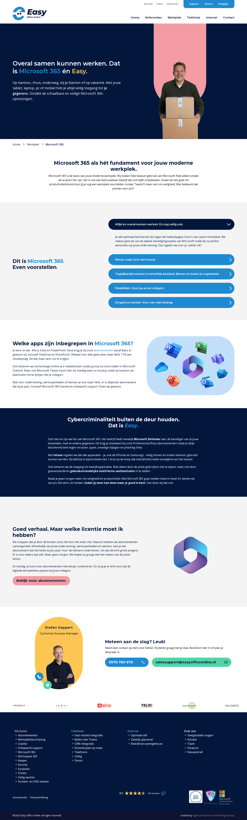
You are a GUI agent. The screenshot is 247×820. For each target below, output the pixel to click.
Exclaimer (23, 769)
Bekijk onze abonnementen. (41, 581)
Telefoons (80, 752)
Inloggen (223, 3)
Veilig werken (26, 777)
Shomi (78, 760)
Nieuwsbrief (195, 752)
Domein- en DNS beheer (33, 781)
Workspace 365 (27, 756)
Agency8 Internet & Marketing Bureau (213, 815)
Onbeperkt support (30, 748)
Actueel (148, 3)
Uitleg (78, 756)
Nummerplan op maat (88, 748)
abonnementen (103, 350)
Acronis (22, 765)
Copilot (22, 744)
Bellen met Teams (85, 739)
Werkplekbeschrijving (31, 739)
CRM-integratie (84, 744)
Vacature (193, 748)
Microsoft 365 (26, 752)
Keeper (22, 760)
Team (159, 3)
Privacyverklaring (39, 797)
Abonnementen (27, 735)
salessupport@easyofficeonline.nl (186, 662)
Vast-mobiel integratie (88, 735)
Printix (21, 773)
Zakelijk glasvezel (141, 739)
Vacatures (172, 3)
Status (209, 3)
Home (135, 17)
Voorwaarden (20, 797)
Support (194, 3)
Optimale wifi (138, 735)
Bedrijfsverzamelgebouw (146, 744)
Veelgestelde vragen (200, 735)
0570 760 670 (121, 662)
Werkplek (33, 144)
